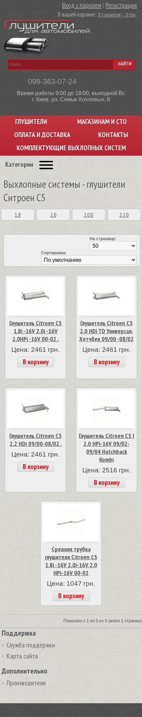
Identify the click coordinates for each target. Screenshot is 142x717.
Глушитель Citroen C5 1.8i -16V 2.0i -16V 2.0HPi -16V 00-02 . (35, 331)
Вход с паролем (81, 5)
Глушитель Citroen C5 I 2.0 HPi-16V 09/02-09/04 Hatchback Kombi (106, 447)
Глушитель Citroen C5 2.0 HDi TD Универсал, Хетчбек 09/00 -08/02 (106, 331)
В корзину (36, 361)
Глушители (31, 122)
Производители (26, 682)
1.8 (18, 214)
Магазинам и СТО (102, 122)
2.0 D (88, 214)
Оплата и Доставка (42, 135)
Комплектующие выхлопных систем (71, 148)
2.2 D (124, 214)
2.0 (53, 214)
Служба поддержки (31, 645)
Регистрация (121, 5)
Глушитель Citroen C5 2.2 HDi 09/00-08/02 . (35, 440)
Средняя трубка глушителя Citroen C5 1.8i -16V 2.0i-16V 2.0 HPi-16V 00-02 (71, 561)
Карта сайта (22, 656)
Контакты (113, 135)
